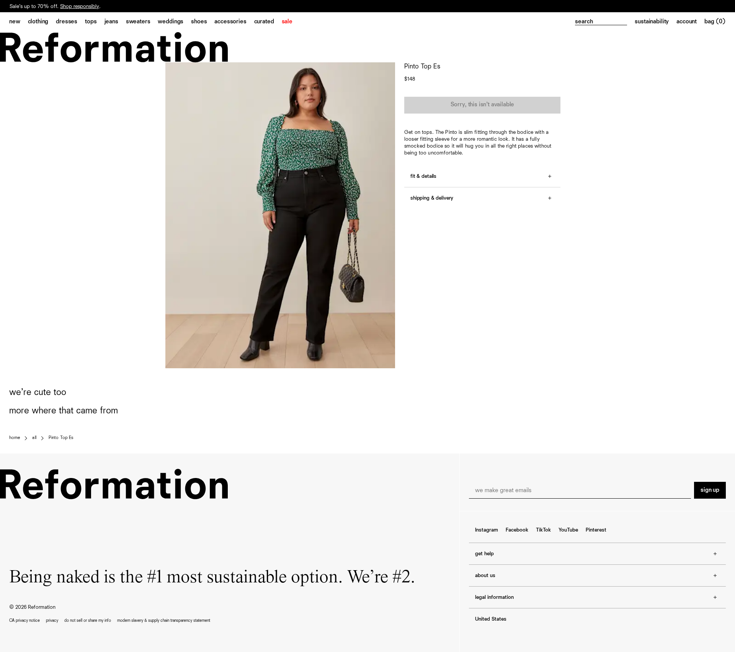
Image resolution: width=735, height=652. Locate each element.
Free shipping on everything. (42, 6)
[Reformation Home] (367, 47)
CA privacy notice (24, 620)
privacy (52, 620)
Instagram (486, 530)
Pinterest (596, 530)
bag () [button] (715, 22)
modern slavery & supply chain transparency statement (163, 620)
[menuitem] (18, 22)
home (14, 438)
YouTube (568, 530)
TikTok (543, 530)
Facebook (517, 530)
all (34, 438)
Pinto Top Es (61, 438)
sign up (710, 490)
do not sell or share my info (87, 620)
